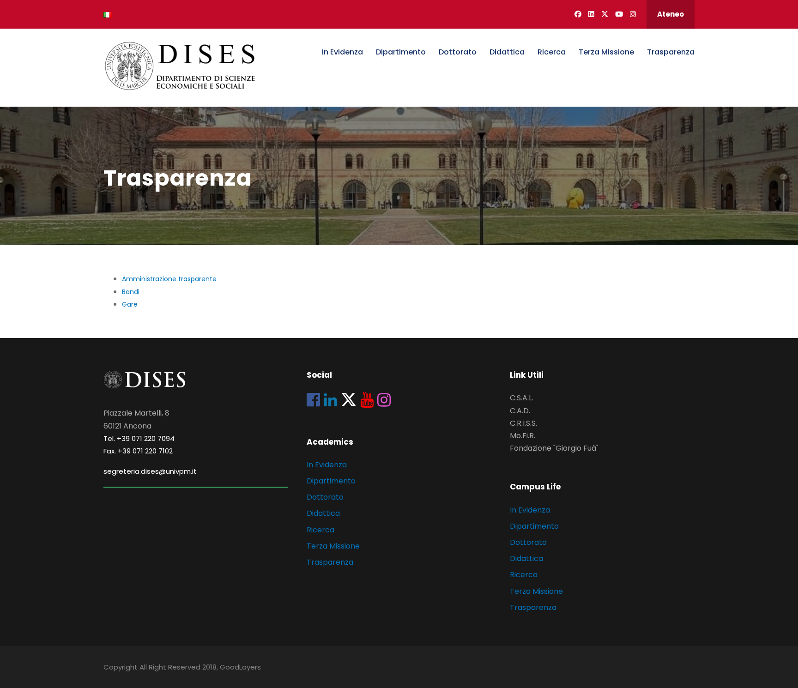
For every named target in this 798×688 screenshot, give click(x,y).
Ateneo (670, 14)
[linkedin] (591, 14)
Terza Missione (606, 52)
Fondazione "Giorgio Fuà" (554, 448)
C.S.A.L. (521, 397)
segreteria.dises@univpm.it (150, 471)
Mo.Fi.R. (522, 435)
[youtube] (619, 14)
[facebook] (577, 14)
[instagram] (633, 14)
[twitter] (604, 14)
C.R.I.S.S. (523, 423)
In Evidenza (342, 52)
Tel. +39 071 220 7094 (139, 438)
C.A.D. (520, 410)
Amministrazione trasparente (169, 279)
